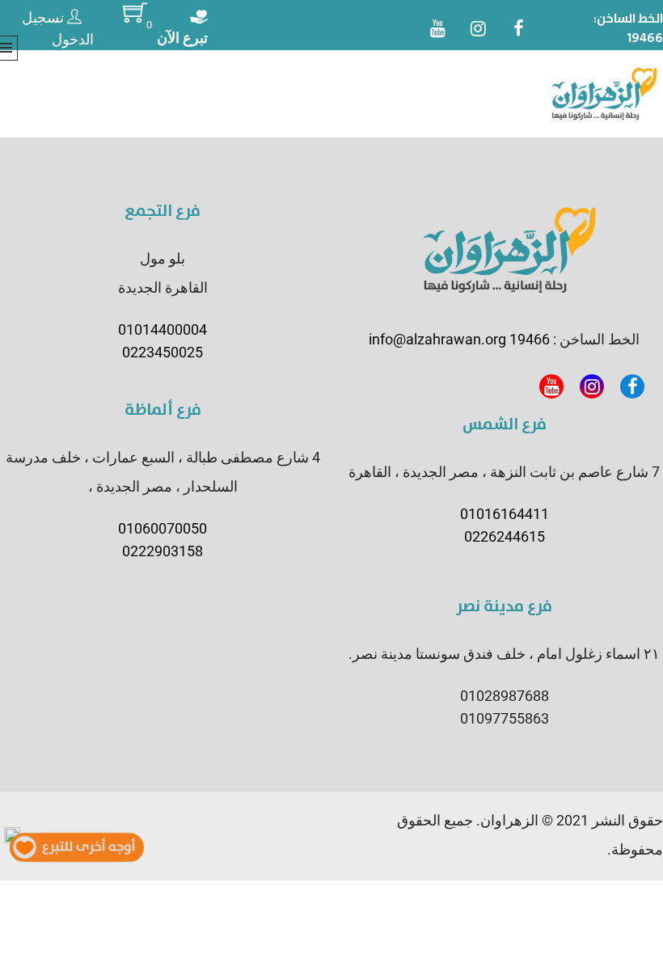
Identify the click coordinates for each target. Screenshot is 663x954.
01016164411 (504, 513)
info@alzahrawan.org (437, 339)
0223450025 (162, 352)
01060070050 (162, 528)
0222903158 (162, 550)
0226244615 (504, 536)
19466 (645, 38)
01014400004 (162, 329)
